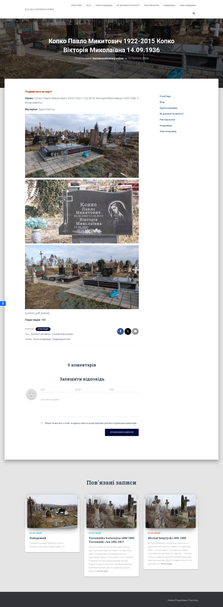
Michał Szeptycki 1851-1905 (167, 538)
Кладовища (169, 5)
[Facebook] (3, 303)
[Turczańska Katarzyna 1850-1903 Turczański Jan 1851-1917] (111, 511)
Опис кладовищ (188, 5)
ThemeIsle (193, 600)
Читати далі (102, 571)
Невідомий (38, 538)
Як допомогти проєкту (128, 5)
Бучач (29, 339)
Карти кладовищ (104, 5)
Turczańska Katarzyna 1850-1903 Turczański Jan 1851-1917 (111, 540)
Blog (88, 5)
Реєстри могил (151, 5)
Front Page (76, 5)
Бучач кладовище (42, 339)
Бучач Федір (43, 329)
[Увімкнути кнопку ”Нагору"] (217, 601)
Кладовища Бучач (61, 339)
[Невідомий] (52, 511)
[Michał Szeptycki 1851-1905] (171, 511)
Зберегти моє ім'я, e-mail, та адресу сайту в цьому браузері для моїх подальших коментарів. (91, 423)
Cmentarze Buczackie (62, 334)
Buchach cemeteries (41, 334)
